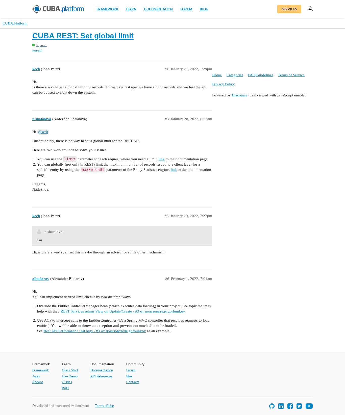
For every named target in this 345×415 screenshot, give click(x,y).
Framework (107, 9)
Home (217, 75)
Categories (235, 75)
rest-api (37, 50)
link (162, 159)
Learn (131, 9)
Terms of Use (104, 405)
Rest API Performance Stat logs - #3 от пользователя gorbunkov (95, 331)
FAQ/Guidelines (260, 75)
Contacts (132, 382)
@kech (43, 132)
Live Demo (70, 376)
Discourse (240, 95)
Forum (186, 9)
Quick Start (70, 370)
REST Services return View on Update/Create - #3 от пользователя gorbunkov (123, 311)
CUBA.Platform (15, 23)
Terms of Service (291, 75)
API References (101, 376)
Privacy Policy (223, 84)
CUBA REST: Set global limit (83, 36)
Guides (67, 382)
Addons (37, 382)
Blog (204, 9)
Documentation (158, 9)
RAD (65, 388)
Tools (36, 376)
